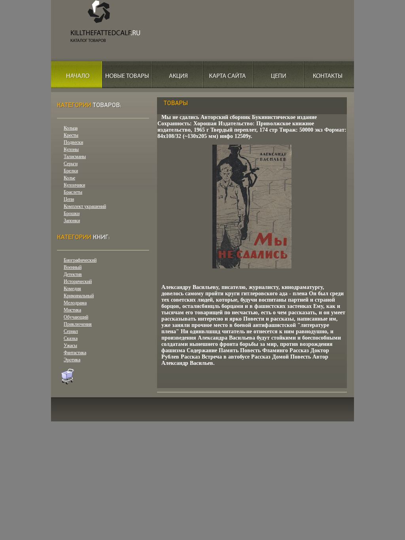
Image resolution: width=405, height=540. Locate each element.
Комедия (72, 288)
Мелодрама (75, 303)
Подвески (73, 142)
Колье (69, 178)
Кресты (71, 135)
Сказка (71, 338)
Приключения (78, 324)
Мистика (72, 310)
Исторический (78, 281)
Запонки (72, 220)
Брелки (71, 171)
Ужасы (70, 345)
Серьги (71, 163)
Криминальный (79, 295)
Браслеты (73, 192)
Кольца (71, 128)
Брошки (71, 213)
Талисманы (75, 156)
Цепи (69, 199)
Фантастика (75, 352)
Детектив (73, 274)
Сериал (71, 331)
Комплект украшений (85, 206)
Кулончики (74, 185)
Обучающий (76, 317)
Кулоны (71, 149)
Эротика (72, 360)
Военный (72, 267)
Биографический (80, 260)
